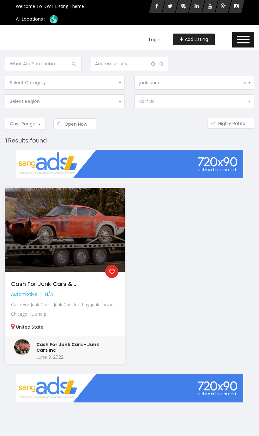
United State (30, 327)
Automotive (24, 294)
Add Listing (196, 39)
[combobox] (65, 83)
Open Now (76, 124)
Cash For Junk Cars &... (43, 284)
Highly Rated (232, 123)
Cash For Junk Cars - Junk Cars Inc (67, 347)
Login (154, 39)
